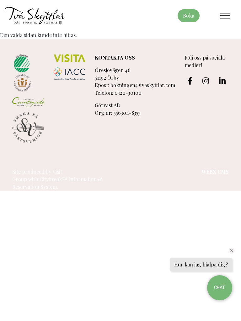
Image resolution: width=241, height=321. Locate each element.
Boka (188, 15)
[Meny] (225, 15)
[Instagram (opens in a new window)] (205, 81)
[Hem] (35, 16)
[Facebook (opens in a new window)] (190, 81)
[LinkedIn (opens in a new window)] (222, 81)
